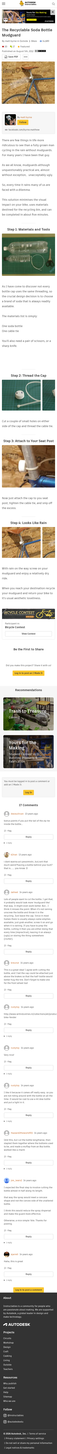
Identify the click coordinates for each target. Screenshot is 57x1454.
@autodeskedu (15, 1421)
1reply (9, 843)
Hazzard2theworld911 (22, 1133)
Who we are (9, 1401)
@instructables (15, 1415)
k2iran (14, 854)
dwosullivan (17, 813)
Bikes (34, 41)
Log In (28, 792)
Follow (22, 122)
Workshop (8, 1342)
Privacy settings (35, 1438)
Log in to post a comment (28, 1289)
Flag (9, 830)
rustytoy (15, 1007)
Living (6, 1360)
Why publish (9, 1383)
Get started (9, 1387)
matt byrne (11, 41)
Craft (5, 1351)
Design (7, 1347)
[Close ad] (52, 12)
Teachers (8, 1369)
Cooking (7, 1356)
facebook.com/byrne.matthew (24, 129)
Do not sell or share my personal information (29, 1443)
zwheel (14, 892)
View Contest (28, 633)
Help (5, 1392)
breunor (15, 963)
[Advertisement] (28, 16)
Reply (29, 836)
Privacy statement (15, 1438)
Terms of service (37, 1433)
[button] (3, 3)
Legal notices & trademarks (20, 1447)
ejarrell (14, 1254)
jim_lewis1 (16, 1180)
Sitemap (7, 1396)
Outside (24, 41)
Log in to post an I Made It (28, 673)
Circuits (7, 1338)
